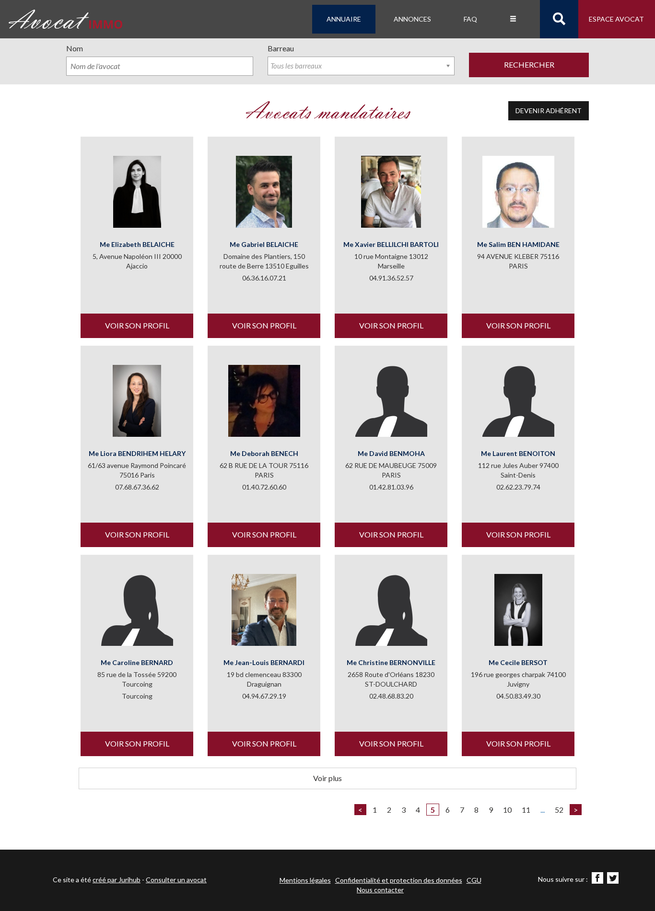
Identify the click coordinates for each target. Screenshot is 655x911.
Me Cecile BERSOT (518, 662)
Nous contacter (380, 890)
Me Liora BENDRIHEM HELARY (137, 453)
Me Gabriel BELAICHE (264, 244)
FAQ (470, 19)
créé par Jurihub (116, 880)
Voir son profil (137, 325)
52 (559, 809)
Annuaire (344, 19)
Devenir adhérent (548, 110)
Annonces (412, 19)
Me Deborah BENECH (264, 453)
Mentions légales (305, 880)
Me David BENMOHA (391, 453)
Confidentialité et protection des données (398, 880)
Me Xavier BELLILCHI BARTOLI (391, 244)
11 (526, 809)
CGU (474, 880)
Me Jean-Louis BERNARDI (263, 662)
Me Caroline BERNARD (137, 662)
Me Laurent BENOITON (518, 453)
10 (507, 809)
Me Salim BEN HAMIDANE (518, 244)
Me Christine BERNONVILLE (391, 662)
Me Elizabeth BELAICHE (137, 244)
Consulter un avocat (176, 880)
